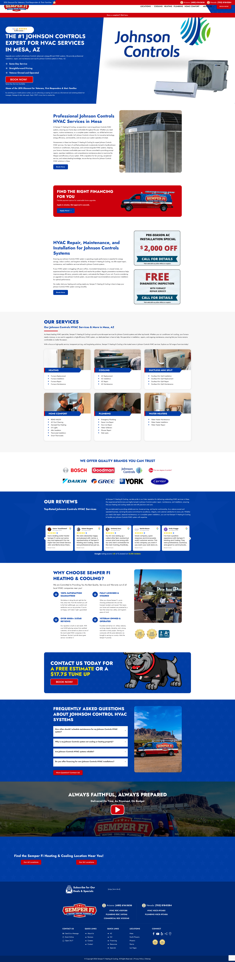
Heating (168, 6)
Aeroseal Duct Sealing (58, 425)
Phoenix (132, 940)
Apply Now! (64, 211)
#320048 (125, 918)
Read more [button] (51, 548)
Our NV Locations (86, 862)
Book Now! (223, 6)
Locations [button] (145, 6)
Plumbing (178, 6)
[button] (189, 538)
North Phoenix (135, 937)
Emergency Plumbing (108, 419)
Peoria (132, 944)
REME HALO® (56, 419)
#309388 (123, 910)
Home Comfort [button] (192, 6)
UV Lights (54, 427)
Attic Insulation (56, 430)
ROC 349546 (121, 914)
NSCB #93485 (159, 910)
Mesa (131, 933)
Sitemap (148, 959)
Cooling (158, 6)
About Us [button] (207, 6)
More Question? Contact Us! (68, 773)
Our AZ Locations (31, 862)
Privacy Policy (139, 959)
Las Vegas (133, 948)
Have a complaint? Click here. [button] (117, 15)
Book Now (60, 167)
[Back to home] (16, 6)
